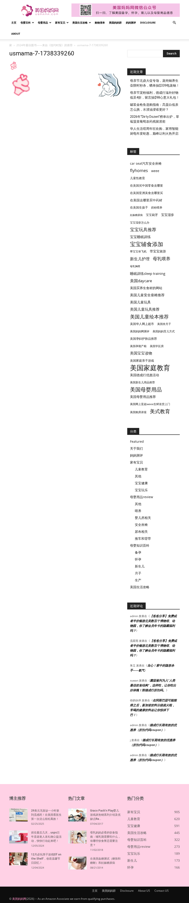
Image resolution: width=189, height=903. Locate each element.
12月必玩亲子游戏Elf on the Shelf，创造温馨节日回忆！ (46, 858)
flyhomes (139, 170)
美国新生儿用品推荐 (142, 382)
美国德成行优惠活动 (144, 375)
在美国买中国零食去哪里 (146, 185)
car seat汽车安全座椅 (146, 163)
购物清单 (100, 22)
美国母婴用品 (146, 389)
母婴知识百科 (139, 545)
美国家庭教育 (150, 367)
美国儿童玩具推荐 (144, 309)
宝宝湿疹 (167, 214)
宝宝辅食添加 (146, 244)
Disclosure (148, 22)
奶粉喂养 (156, 207)
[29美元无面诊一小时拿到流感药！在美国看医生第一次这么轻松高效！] (18, 815)
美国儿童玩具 (140, 302)
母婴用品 (43, 22)
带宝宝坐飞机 (138, 251)
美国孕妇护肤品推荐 (143, 339)
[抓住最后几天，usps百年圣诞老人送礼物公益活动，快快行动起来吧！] (18, 836)
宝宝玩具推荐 (143, 229)
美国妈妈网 (19, 899)
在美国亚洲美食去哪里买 (146, 193)
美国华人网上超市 (142, 324)
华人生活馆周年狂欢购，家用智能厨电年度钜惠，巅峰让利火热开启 (154, 131)
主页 (13, 22)
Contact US (161, 891)
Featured (137, 441)
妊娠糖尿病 (136, 215)
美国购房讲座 (138, 412)
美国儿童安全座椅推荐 (147, 295)
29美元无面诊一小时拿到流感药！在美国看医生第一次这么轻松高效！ (46, 815)
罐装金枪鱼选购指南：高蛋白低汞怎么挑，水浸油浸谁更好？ (154, 107)
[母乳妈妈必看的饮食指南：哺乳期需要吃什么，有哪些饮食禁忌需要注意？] (77, 836)
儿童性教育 (137, 178)
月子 (138, 573)
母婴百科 (26, 22)
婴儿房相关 (143, 517)
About (15, 33)
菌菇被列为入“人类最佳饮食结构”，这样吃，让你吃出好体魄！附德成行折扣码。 (153, 685)
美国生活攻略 (80, 22)
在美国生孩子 (139, 207)
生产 (138, 580)
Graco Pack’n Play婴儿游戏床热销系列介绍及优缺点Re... (105, 815)
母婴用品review (141, 497)
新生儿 (140, 566)
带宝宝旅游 (158, 251)
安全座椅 (141, 524)
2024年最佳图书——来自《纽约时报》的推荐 (44, 45)
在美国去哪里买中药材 (146, 200)
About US (144, 891)
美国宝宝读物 (141, 353)
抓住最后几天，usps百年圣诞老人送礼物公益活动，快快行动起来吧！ (46, 836)
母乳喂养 (161, 258)
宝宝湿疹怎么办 (139, 222)
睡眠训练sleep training (147, 273)
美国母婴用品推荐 (143, 396)
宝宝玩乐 (141, 490)
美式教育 (160, 411)
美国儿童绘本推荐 (149, 316)
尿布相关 (141, 531)
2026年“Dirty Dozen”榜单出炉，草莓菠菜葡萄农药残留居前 (154, 119)
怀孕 (138, 559)
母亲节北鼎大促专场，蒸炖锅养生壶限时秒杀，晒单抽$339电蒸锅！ (154, 83)
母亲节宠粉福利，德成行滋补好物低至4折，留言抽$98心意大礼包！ (154, 95)
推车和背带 (143, 538)
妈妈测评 (131, 22)
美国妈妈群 (115, 22)
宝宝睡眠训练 (140, 236)
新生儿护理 (140, 258)
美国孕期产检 (138, 346)
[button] (174, 23)
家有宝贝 (60, 22)
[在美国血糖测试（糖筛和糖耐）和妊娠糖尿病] (77, 863)
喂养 (138, 511)
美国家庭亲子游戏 (142, 360)
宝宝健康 (141, 483)
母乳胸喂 (135, 266)
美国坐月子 (164, 324)
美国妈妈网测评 (139, 331)
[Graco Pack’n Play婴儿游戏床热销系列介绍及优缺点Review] (77, 815)
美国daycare (141, 280)
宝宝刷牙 (152, 215)
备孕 (138, 552)
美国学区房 (157, 346)
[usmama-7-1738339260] (13, 69)
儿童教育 (141, 469)
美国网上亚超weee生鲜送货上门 (150, 404)
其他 (138, 476)
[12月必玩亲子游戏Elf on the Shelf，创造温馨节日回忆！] (18, 858)
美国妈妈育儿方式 (164, 331)
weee (155, 171)
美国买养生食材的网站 (146, 288)
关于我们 (136, 448)
